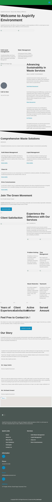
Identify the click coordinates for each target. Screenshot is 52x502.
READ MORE (4, 163)
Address (4, 484)
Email (4, 472)
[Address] (3, 479)
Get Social (38, 499)
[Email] (3, 467)
